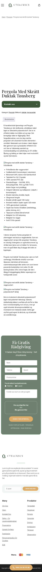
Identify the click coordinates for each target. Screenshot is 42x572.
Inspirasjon (6, 534)
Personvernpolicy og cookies (9, 539)
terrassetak (31, 112)
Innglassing (31, 527)
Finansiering (6, 525)
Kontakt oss (6, 514)
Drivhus (30, 522)
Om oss (5, 506)
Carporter (30, 518)
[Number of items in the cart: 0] (39, 5)
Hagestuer (30, 510)
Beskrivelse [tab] (9, 119)
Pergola (9, 17)
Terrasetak (31, 506)
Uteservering (31, 535)
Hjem (3, 17)
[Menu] (2, 5)
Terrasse (30, 530)
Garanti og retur (8, 529)
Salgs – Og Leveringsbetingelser (9, 520)
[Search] (33, 5)
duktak (24, 112)
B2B (3, 545)
